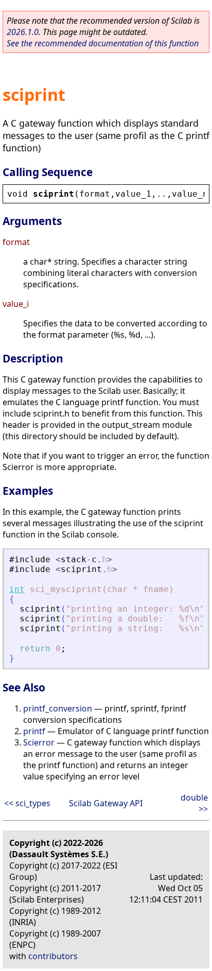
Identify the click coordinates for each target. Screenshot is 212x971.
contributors (53, 956)
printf (34, 731)
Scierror (39, 742)
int (17, 589)
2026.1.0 (23, 32)
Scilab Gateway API (106, 803)
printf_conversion (57, 708)
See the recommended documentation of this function (103, 43)
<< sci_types (27, 803)
